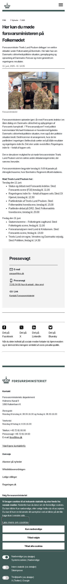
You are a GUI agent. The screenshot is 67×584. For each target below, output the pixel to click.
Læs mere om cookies (15, 522)
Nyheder (15, 20)
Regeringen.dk (9, 484)
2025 (23, 20)
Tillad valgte (33, 537)
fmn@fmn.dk (16, 437)
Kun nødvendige (33, 529)
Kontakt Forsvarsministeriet (21, 295)
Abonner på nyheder (12, 461)
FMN (4, 20)
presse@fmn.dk (16, 273)
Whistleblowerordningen (13, 469)
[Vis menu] (60, 5)
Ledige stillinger (9, 477)
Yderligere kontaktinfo (13, 445)
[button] (29, 555)
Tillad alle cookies (33, 546)
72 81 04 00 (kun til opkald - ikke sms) (26, 284)
